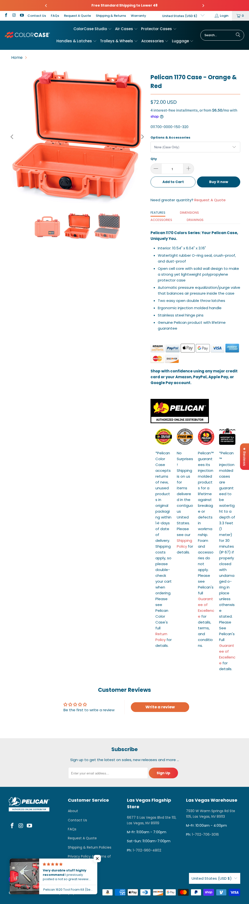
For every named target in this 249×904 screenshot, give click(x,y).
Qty (154, 159)
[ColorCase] (27, 35)
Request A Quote (77, 15)
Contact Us (36, 15)
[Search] (238, 35)
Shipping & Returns (111, 15)
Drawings (195, 220)
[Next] (203, 5)
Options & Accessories (170, 137)
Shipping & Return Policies (89, 847)
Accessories (161, 220)
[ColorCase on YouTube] (21, 15)
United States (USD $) (180, 16)
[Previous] (46, 5)
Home (17, 57)
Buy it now (218, 181)
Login (224, 15)
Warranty (138, 15)
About (73, 810)
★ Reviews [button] (244, 456)
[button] (92, 29)
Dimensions (189, 212)
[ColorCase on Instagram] (13, 15)
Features (158, 212)
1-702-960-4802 (147, 850)
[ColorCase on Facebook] (6, 15)
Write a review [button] (160, 707)
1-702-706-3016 (205, 834)
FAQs (55, 15)
